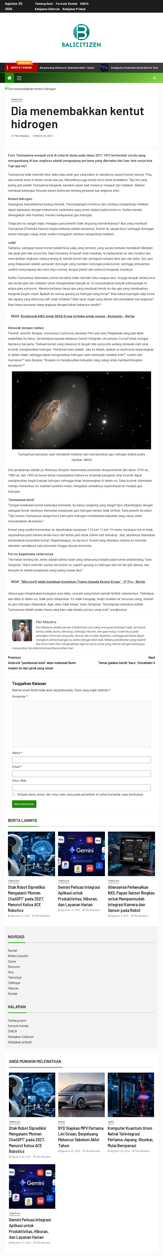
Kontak (12, 994)
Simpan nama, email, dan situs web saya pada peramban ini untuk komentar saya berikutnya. (80, 794)
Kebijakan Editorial (47, 9)
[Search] (154, 78)
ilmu (11, 972)
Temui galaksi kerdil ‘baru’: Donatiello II (126, 660)
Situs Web (19, 781)
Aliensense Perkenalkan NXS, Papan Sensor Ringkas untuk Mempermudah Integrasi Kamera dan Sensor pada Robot (131, 898)
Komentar (20, 696)
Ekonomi (14, 967)
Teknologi (16, 100)
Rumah (12, 950)
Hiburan (13, 988)
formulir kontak (66, 3)
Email (17, 767)
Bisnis (61, 1122)
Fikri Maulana (22, 136)
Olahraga (14, 983)
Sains (111, 1122)
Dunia (12, 961)
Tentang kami (44, 3)
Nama (17, 753)
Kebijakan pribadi (74, 9)
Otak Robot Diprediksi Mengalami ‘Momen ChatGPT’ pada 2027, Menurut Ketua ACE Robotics (26, 898)
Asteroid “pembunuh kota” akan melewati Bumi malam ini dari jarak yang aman (42, 663)
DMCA (84, 3)
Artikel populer (18, 956)
